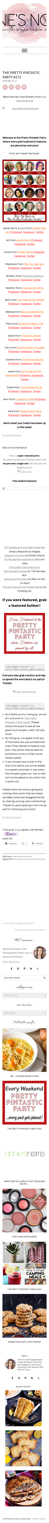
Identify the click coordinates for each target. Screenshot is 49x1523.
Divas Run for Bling (32, 287)
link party (16, 859)
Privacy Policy (39, 1519)
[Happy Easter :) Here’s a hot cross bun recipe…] (24, 1155)
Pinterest (16, 232)
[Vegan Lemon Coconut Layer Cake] (23, 1408)
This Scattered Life (31, 387)
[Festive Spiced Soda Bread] (23, 1488)
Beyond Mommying (32, 311)
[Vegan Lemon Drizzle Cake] (23, 1448)
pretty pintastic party (37, 859)
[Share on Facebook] (5, 87)
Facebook (28, 232)
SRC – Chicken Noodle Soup (24, 1076)
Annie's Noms (24, 22)
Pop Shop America (32, 275)
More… (28, 1369)
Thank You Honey (31, 335)
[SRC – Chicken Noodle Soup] (24, 1050)
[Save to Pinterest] (18, 87)
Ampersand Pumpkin (16, 579)
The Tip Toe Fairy (34, 264)
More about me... (11, 961)
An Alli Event (23, 240)
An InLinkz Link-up (11, 435)
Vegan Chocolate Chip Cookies (24, 1341)
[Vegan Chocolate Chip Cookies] (24, 1316)
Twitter (39, 232)
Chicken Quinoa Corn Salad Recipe (23, 587)
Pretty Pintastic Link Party (22, 857)
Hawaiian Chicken (14, 555)
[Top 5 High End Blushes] (24, 1210)
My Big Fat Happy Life (30, 323)
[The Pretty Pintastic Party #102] (24, 1103)
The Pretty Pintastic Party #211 (24, 1289)
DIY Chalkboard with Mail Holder (22, 547)
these (18, 829)
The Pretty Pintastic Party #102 (24, 1128)
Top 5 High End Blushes (24, 1236)
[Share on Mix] (24, 87)
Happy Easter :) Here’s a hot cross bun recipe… (24, 1182)
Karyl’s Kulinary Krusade (30, 347)
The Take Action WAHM (30, 299)
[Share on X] (11, 87)
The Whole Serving (32, 359)
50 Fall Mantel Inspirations (19, 559)
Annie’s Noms (25, 252)
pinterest (24, 859)
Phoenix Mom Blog (30, 411)
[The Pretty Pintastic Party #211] (24, 1263)
